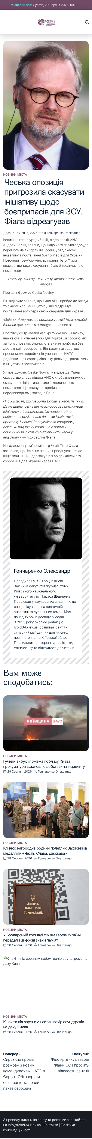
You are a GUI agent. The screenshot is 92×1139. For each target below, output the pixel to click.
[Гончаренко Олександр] (46, 518)
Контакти (51, 1125)
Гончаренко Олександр (63, 233)
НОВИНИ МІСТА (15, 174)
